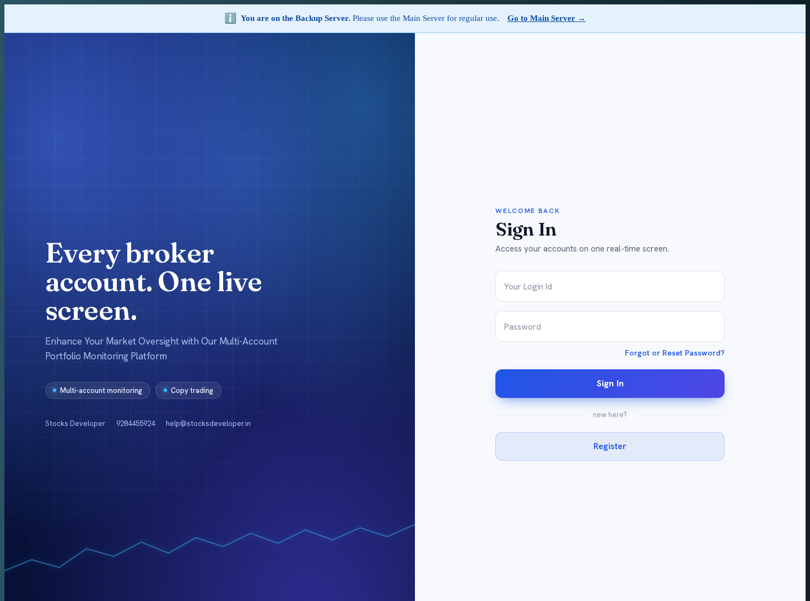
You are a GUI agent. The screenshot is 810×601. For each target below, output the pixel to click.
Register (610, 446)
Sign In (610, 383)
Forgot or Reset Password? (675, 353)
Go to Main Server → (546, 18)
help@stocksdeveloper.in (208, 423)
